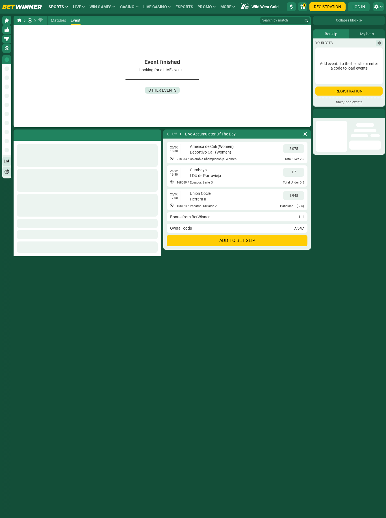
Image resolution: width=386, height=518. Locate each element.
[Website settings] (378, 6)
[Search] (306, 20)
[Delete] (305, 134)
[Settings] (379, 77)
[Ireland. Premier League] (40, 20)
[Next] (180, 134)
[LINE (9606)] (19, 20)
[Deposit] (291, 6)
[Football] (30, 20)
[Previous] (168, 134)
